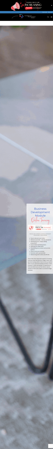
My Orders (50, 12)
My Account (45, 12)
